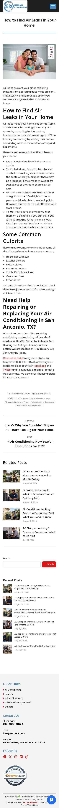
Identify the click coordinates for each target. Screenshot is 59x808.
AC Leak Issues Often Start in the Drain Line (34, 646)
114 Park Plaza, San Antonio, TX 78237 (24, 742)
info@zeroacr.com (14, 733)
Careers (8, 706)
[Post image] (11, 476)
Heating (8, 694)
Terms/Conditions (29, 805)
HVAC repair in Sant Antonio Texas (29, 405)
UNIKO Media (27, 796)
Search (6, 558)
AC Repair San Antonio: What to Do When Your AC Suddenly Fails (38, 494)
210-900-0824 (13, 724)
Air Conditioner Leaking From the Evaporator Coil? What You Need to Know (38, 513)
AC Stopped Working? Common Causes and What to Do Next (39, 532)
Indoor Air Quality (13, 698)
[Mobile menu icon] (53, 6)
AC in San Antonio (22, 398)
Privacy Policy (45, 802)
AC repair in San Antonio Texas (16, 402)
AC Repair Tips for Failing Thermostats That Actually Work (35, 635)
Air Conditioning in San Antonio (42, 402)
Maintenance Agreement (17, 702)
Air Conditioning (12, 689)
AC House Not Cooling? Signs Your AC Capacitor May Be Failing (37, 475)
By (19, 393)
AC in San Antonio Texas (40, 398)
